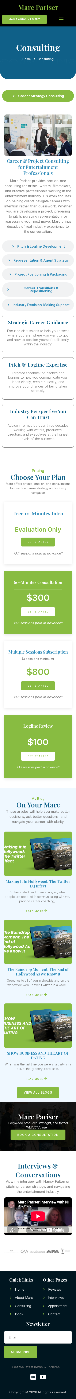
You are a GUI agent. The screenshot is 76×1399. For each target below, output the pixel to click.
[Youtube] (43, 1377)
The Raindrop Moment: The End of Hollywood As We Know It (38, 972)
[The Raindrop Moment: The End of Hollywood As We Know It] (38, 942)
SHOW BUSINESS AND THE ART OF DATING (38, 1055)
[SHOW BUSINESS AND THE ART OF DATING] (38, 1025)
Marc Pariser (38, 7)
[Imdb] (33, 1377)
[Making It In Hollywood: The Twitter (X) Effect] (38, 854)
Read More (34, 911)
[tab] (38, 96)
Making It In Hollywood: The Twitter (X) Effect (38, 884)
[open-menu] (58, 19)
